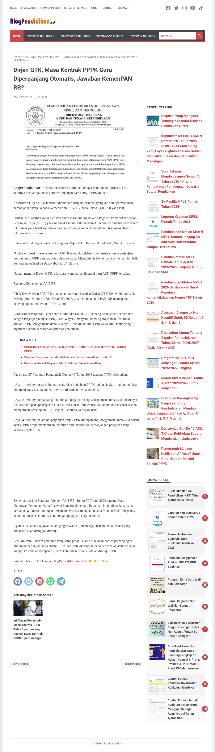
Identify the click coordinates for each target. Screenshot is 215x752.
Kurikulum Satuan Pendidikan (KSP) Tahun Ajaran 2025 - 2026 (184, 495)
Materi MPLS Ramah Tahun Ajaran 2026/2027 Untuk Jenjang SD (182, 383)
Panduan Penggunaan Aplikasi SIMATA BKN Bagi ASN (182, 562)
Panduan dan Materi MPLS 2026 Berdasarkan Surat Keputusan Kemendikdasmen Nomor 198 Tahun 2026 (174, 292)
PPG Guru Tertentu (39, 35)
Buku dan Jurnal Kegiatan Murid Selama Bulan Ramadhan (62, 363)
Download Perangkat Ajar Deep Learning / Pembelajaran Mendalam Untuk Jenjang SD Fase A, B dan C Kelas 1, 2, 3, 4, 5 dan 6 (173, 408)
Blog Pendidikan (113, 743)
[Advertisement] (76, 465)
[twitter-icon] (176, 8)
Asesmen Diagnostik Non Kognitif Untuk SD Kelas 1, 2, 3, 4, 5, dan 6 (182, 318)
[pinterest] (39, 581)
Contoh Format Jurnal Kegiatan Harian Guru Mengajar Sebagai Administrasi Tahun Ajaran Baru (182, 709)
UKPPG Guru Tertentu (75, 35)
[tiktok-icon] (201, 8)
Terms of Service (75, 8)
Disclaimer (28, 8)
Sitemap (123, 8)
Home (13, 8)
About (95, 8)
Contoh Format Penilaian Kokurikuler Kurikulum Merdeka (182, 683)
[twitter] (28, 581)
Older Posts (132, 664)
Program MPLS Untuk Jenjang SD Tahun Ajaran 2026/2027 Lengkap (180, 363)
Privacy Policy (50, 8)
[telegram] (61, 581)
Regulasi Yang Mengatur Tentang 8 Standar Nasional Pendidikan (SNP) (182, 121)
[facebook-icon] (168, 8)
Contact (108, 8)
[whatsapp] (50, 581)
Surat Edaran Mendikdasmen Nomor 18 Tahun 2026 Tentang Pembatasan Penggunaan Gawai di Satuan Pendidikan (174, 181)
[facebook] (17, 581)
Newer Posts (21, 664)
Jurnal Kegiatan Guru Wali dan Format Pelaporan (182, 605)
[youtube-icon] (193, 8)
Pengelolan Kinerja (109, 35)
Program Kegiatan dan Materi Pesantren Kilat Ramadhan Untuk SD (68, 357)
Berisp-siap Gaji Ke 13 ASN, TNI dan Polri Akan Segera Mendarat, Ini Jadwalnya (182, 434)
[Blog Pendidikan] (32, 21)
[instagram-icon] (185, 8)
